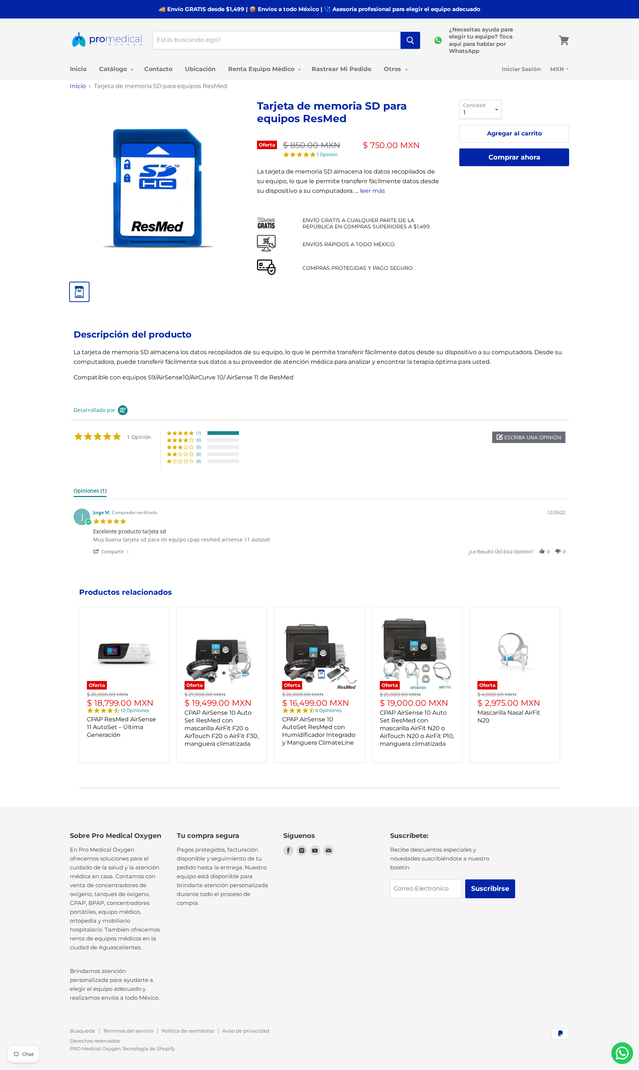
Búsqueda (82, 1031)
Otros (393, 69)
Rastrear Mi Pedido (341, 69)
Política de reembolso (188, 1031)
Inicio (78, 69)
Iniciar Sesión (521, 69)
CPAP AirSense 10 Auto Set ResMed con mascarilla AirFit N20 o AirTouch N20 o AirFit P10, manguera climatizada (417, 728)
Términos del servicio (128, 1031)
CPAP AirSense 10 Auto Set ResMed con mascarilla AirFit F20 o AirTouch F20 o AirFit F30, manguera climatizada (221, 728)
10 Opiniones (134, 710)
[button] (528, 437)
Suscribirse (490, 889)
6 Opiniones (328, 710)
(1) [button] (198, 433)
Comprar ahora (514, 157)
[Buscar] (410, 40)
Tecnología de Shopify (148, 1048)
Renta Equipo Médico (262, 69)
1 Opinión (327, 154)
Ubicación (200, 69)
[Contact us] (622, 1053)
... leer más (370, 190)
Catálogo (114, 69)
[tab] (90, 492)
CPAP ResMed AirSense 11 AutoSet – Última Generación (121, 727)
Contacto (158, 69)
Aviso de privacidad (245, 1031)
